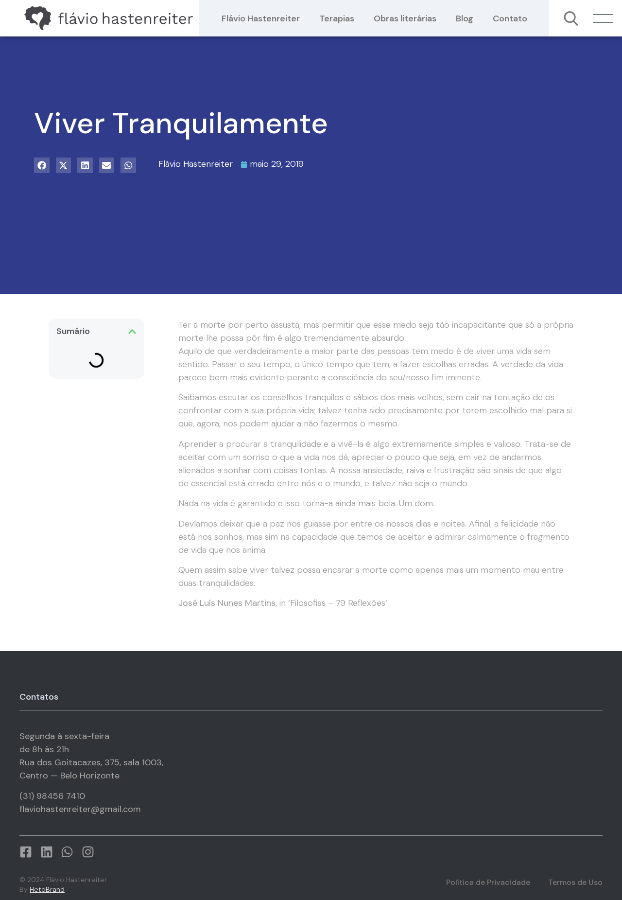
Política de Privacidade (488, 882)
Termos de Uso (575, 882)
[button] (42, 165)
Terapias (336, 18)
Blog (464, 18)
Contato (510, 18)
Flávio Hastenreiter (261, 18)
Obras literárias (405, 18)
